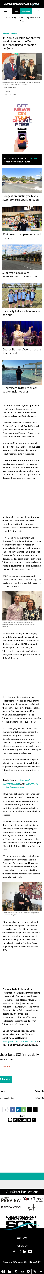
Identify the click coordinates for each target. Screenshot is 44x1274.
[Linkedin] (18, 1109)
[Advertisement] (22, 498)
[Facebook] (12, 1109)
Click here (32, 159)
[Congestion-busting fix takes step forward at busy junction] (22, 180)
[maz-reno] (11, 1207)
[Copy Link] (34, 1120)
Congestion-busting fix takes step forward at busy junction (20, 197)
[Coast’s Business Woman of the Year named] (22, 333)
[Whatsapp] (19, 1120)
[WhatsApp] (23, 1109)
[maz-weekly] (11, 1199)
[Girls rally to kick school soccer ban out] (22, 295)
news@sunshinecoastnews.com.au (19, 1041)
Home (5, 33)
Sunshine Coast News (10, 89)
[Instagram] (19, 1252)
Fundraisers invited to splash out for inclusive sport (20, 389)
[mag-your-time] (33, 1199)
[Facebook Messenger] (29, 1120)
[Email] (29, 1109)
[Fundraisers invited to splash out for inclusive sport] (22, 372)
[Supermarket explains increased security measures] (22, 257)
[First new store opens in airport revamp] (22, 218)
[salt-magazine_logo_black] (33, 1207)
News (14, 33)
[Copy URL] (35, 1109)
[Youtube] (30, 1252)
